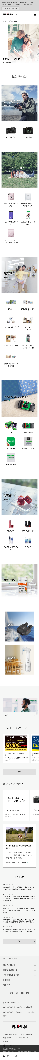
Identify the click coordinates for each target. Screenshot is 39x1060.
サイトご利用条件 (26, 1034)
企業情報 (6, 980)
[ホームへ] (8, 15)
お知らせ (6, 985)
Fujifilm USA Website (10, 8)
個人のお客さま (9, 965)
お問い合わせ (7, 1038)
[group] (19, 43)
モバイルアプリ (8, 1041)
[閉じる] (36, 1049)
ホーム (5, 21)
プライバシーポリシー (10, 1034)
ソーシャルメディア (22, 1038)
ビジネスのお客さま (11, 975)
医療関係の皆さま (10, 970)
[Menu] (35, 14)
